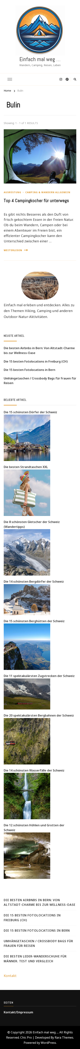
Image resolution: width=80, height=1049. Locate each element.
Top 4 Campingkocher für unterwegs (36, 200)
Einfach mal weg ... (45, 1032)
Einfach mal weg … (40, 59)
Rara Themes (64, 1037)
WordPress (48, 1043)
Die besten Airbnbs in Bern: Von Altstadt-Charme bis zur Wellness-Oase (39, 350)
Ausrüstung (12, 192)
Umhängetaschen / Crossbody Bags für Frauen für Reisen (40, 380)
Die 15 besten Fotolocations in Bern (29, 370)
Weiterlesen (13, 250)
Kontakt (10, 975)
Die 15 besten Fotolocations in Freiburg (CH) (36, 361)
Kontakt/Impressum (18, 1012)
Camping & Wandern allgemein (47, 192)
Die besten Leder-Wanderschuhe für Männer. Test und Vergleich (35, 958)
